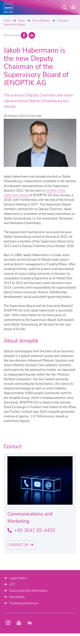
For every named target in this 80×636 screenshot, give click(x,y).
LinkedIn (31, 35)
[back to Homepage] (8, 7)
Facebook (24, 35)
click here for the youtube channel (8, 622)
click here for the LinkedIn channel (29, 622)
